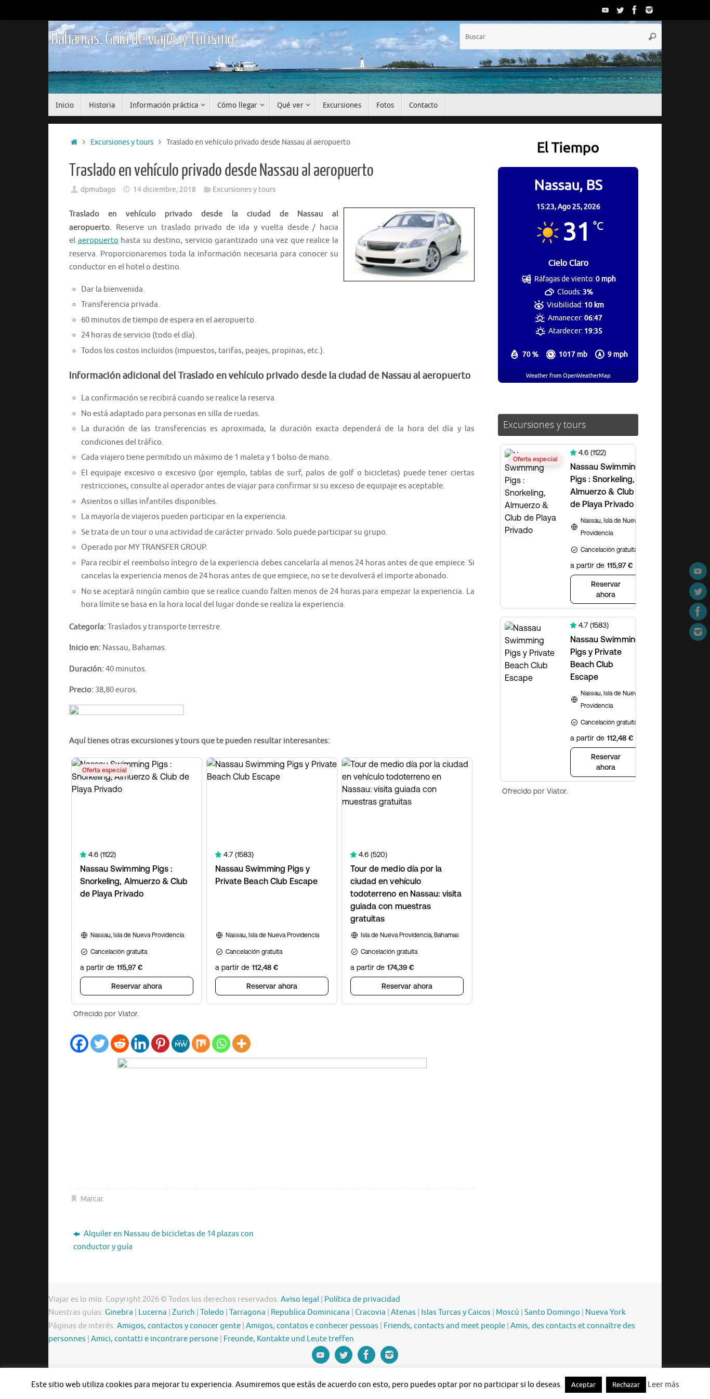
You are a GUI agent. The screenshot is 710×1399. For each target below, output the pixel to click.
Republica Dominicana (310, 1312)
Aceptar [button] (583, 1384)
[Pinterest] (160, 1043)
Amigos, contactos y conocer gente (179, 1326)
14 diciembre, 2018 (164, 189)
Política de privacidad (362, 1299)
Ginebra (119, 1312)
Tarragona (247, 1312)
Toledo (212, 1312)
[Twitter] (620, 10)
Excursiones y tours (121, 142)
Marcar (91, 1199)
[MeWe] (181, 1043)
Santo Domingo (552, 1312)
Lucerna (152, 1312)
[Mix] (201, 1043)
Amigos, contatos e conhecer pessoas (312, 1326)
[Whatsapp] (221, 1043)
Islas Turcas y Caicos (456, 1312)
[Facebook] (634, 10)
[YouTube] (605, 10)
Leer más (663, 1385)
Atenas (403, 1312)
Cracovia (370, 1312)
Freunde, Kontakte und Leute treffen (288, 1339)
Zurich (183, 1312)
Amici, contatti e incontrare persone (154, 1339)
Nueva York (605, 1312)
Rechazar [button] (626, 1384)
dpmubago (98, 189)
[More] (241, 1043)
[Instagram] (649, 10)
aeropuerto (98, 240)
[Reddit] (120, 1043)
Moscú (507, 1312)
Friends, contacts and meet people (444, 1326)
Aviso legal (300, 1299)
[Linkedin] (140, 1043)
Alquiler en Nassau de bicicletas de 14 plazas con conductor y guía (163, 1240)
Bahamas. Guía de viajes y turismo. (143, 39)
